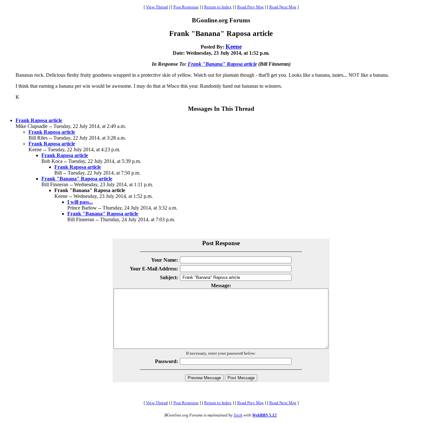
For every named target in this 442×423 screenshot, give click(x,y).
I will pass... (80, 202)
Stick (238, 415)
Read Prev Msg (250, 7)
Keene (234, 46)
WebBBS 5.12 (264, 415)
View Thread (157, 7)
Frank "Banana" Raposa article (222, 64)
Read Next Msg (282, 7)
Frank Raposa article (39, 120)
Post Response (186, 7)
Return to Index (218, 7)
